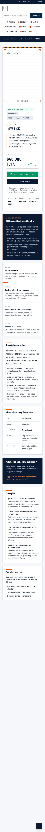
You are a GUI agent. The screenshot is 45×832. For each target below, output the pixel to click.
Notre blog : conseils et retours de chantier (20, 587)
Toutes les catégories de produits (20, 592)
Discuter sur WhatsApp (24, 174)
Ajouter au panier (22, 181)
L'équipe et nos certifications (18, 596)
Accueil (5, 39)
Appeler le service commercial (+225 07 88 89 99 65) (21, 478)
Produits (14, 39)
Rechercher (36, 15)
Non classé (25, 39)
